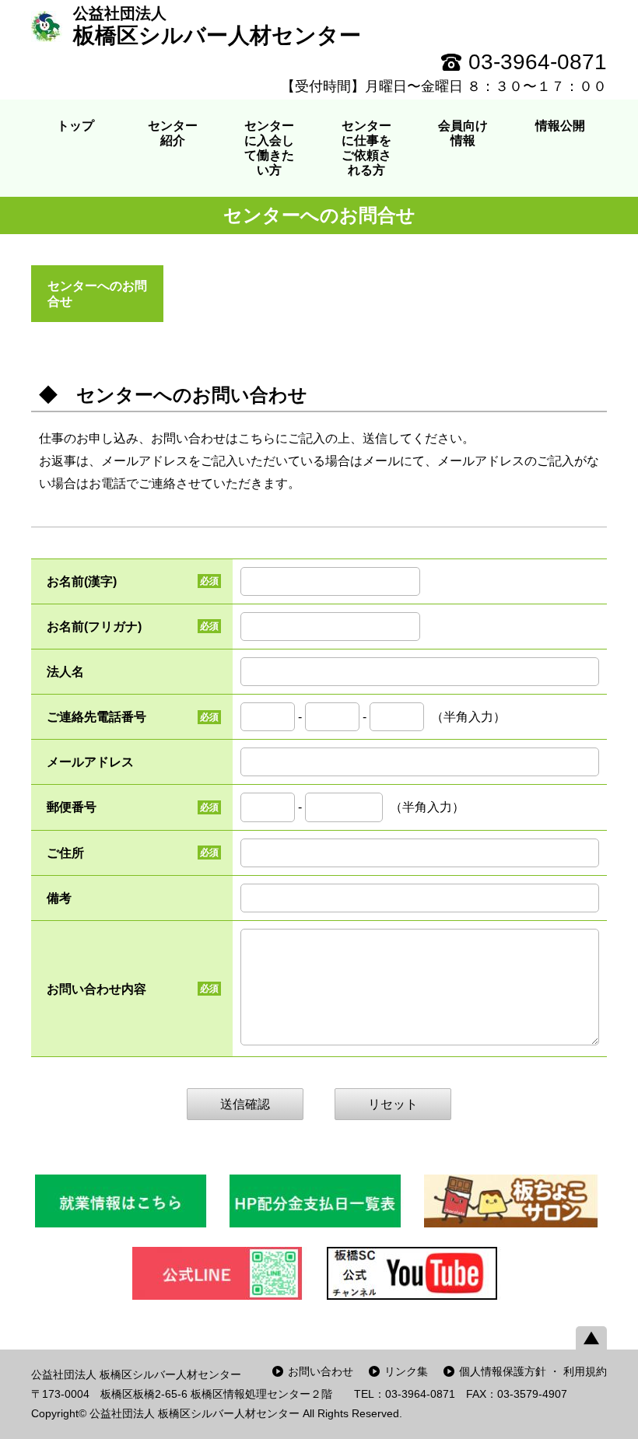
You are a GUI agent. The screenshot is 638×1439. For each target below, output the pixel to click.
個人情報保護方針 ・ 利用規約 (533, 1371)
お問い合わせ (320, 1371)
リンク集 (406, 1371)
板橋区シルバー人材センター (217, 26)
